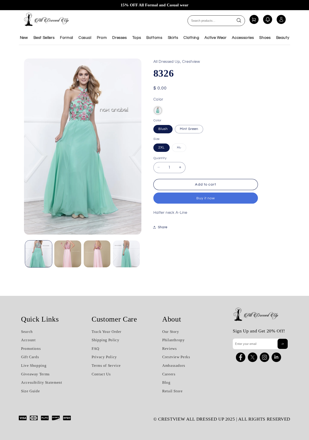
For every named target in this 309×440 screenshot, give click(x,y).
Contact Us (101, 374)
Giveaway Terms (35, 374)
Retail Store (172, 391)
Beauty (282, 38)
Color (158, 99)
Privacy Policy (104, 357)
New (24, 38)
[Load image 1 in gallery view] (38, 253)
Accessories (243, 38)
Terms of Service (106, 365)
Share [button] (162, 227)
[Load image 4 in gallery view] (126, 253)
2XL (161, 147)
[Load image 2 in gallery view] (67, 253)
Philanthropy (173, 340)
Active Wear (215, 38)
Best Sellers (44, 38)
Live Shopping (33, 365)
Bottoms (154, 38)
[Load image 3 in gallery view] (97, 253)
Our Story (170, 331)
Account (28, 340)
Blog (166, 382)
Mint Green (189, 128)
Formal (66, 38)
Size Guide (30, 391)
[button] (157, 110)
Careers (168, 374)
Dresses (119, 38)
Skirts (173, 38)
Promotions (31, 348)
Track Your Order (106, 331)
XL (181, 148)
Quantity (159, 158)
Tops (136, 38)
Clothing (191, 38)
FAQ (95, 348)
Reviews (169, 348)
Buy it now (205, 198)
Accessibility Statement (41, 382)
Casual (84, 38)
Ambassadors (173, 365)
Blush (163, 128)
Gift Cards (30, 357)
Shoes (265, 38)
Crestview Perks (176, 357)
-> (282, 344)
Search (27, 331)
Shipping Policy (105, 340)
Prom (102, 38)
